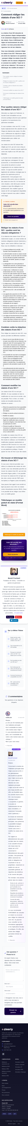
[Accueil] (6, 3)
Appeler (11, 617)
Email (19, 617)
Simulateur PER (19, 1069)
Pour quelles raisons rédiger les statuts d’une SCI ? (12, 77)
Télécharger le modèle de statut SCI (14, 534)
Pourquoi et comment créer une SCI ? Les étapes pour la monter (15, 654)
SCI (5, 8)
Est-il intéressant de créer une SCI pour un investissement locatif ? (16, 668)
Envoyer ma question (13, 1011)
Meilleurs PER (5, 1068)
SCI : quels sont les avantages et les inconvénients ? (15, 683)
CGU (19, 1123)
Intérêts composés (19, 1064)
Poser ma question (14, 216)
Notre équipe (5, 1083)
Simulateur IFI (18, 1067)
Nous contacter (5, 1095)
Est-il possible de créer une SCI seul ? (16, 661)
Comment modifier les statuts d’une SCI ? (13, 90)
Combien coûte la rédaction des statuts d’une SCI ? (12, 86)
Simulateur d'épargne (20, 1072)
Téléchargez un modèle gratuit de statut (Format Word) (13, 98)
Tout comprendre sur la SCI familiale (16, 646)
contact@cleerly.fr (8, 1043)
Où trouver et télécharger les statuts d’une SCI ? (13, 94)
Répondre (9, 745)
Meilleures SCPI (6, 1066)
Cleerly (3, 29)
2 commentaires (7, 11)
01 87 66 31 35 (7, 1050)
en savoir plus (18, 613)
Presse (3, 1090)
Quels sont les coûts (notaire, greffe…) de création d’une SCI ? (15, 639)
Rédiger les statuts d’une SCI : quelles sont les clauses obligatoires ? (13, 81)
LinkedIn (15, 620)
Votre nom (7, 983)
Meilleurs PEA (5, 1075)
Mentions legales (12, 1123)
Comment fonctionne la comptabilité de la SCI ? (16, 676)
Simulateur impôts (19, 1062)
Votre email (7, 990)
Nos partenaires (6, 1092)
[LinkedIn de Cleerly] (3, 1054)
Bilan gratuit (19, 2)
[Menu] (25, 2)
